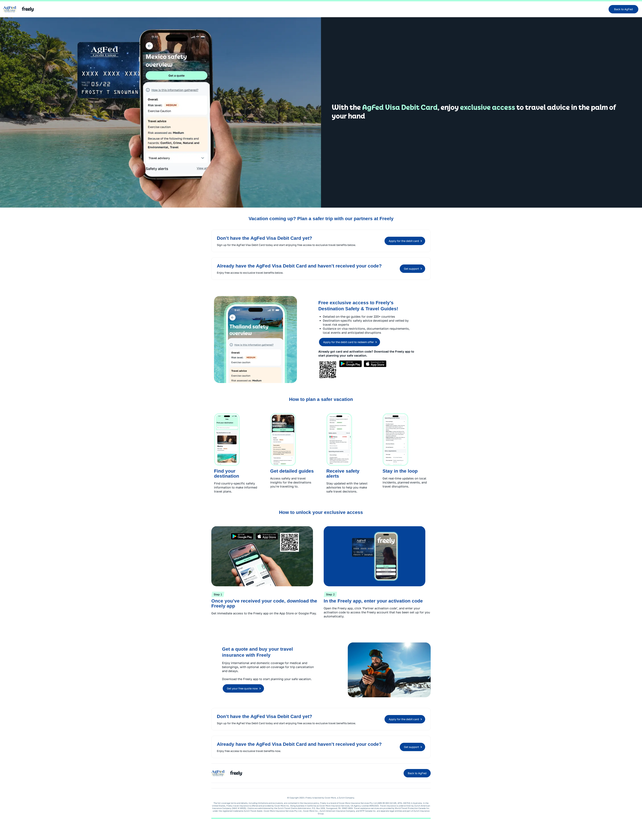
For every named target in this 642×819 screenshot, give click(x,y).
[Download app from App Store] (375, 363)
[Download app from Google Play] (350, 363)
